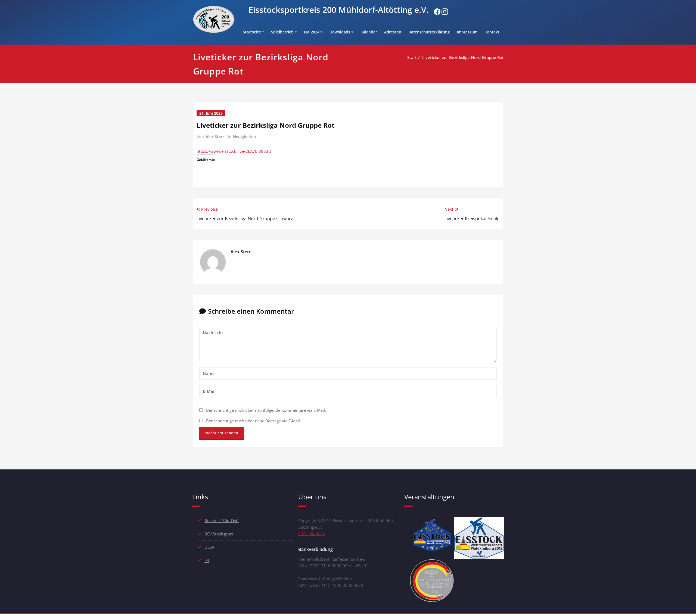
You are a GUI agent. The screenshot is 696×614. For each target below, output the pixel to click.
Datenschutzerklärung (429, 32)
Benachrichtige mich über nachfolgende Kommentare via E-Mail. (266, 410)
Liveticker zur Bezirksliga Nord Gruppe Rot (463, 57)
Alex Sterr (215, 136)
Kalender (369, 32)
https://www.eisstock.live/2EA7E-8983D (234, 151)
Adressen (392, 32)
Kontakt (491, 32)
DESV (209, 547)
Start (412, 57)
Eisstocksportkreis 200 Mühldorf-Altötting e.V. (338, 9)
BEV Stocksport (218, 534)
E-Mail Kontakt (311, 533)
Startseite (252, 32)
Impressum (467, 32)
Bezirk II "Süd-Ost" (221, 520)
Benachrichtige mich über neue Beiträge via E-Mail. (253, 420)
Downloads (340, 32)
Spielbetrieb (282, 32)
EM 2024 (311, 32)
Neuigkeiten (244, 136)
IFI (206, 560)
